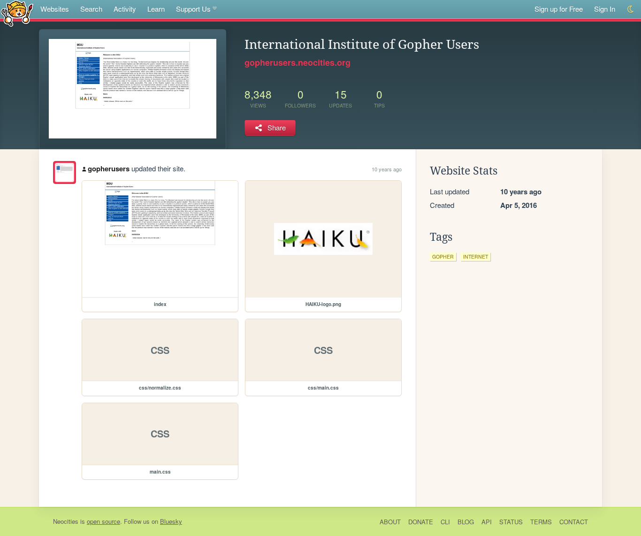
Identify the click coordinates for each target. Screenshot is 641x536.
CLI (445, 521)
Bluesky (171, 521)
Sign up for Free (558, 9)
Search (91, 9)
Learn (156, 9)
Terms (541, 521)
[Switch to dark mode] (631, 9)
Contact (573, 521)
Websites (54, 9)
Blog (466, 521)
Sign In (604, 9)
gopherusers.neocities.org (297, 62)
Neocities (65, 521)
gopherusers (109, 168)
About (390, 521)
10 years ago (387, 169)
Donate (420, 521)
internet (475, 256)
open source (103, 521)
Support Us (193, 9)
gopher (443, 256)
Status (511, 521)
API (486, 521)
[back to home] (17, 13)
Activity (125, 9)
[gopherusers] (64, 172)
